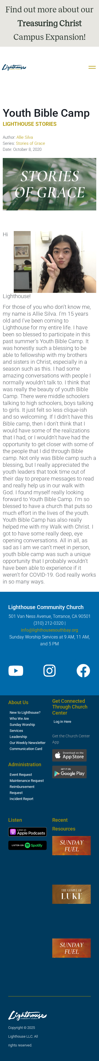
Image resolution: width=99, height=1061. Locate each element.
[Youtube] (15, 670)
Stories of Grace (30, 143)
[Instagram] (49, 670)
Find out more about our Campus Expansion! (50, 23)
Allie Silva (24, 137)
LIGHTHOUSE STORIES (30, 124)
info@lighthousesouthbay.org (49, 630)
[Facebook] (83, 670)
